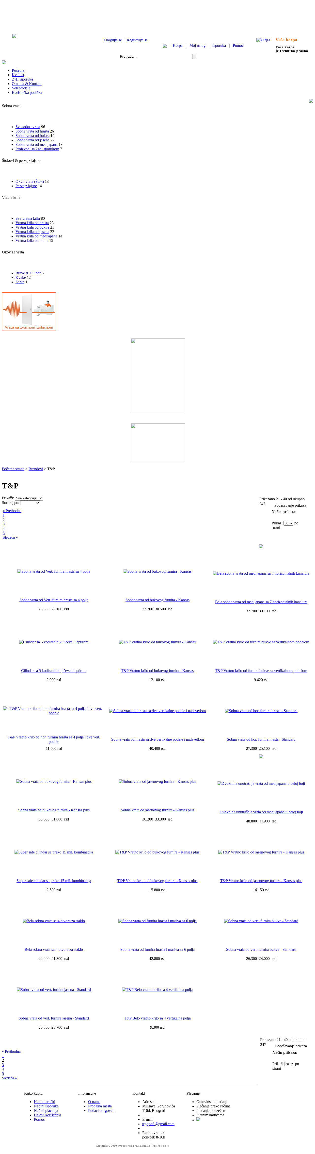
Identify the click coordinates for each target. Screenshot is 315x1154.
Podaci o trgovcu (101, 1110)
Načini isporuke (46, 1106)
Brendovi (36, 469)
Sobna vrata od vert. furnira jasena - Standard (54, 1018)
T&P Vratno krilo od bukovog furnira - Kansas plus (157, 881)
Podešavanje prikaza (290, 505)
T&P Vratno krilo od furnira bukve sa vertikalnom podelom (261, 671)
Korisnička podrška (27, 92)
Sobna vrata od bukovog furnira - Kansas (157, 600)
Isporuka (219, 45)
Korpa (178, 45)
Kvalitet (18, 75)
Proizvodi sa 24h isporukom (37, 149)
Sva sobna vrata (28, 127)
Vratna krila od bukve (32, 227)
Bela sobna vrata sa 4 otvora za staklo (54, 949)
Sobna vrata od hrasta (32, 131)
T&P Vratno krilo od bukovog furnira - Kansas (157, 671)
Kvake (21, 277)
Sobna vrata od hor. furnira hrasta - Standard (261, 739)
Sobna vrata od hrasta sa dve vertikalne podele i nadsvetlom (157, 739)
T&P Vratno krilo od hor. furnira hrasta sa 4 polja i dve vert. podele (54, 739)
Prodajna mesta (100, 1106)
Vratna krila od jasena (32, 232)
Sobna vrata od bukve (32, 136)
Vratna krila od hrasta (32, 223)
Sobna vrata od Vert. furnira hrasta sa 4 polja (53, 600)
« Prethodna (12, 511)
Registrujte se (137, 40)
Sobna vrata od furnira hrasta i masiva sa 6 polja (157, 949)
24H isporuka (22, 79)
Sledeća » (10, 537)
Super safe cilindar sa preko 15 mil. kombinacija (53, 881)
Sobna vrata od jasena (32, 140)
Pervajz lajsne (26, 186)
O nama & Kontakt (27, 84)
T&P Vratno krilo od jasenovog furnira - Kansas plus (261, 881)
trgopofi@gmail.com (158, 1124)
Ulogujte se (113, 40)
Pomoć (238, 45)
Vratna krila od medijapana (36, 236)
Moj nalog (197, 45)
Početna (18, 70)
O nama (94, 1102)
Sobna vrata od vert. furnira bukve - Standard (261, 949)
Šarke (20, 282)
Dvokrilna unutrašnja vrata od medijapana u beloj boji (261, 812)
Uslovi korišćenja (47, 1115)
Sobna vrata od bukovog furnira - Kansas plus (54, 810)
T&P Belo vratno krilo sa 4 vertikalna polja (157, 1018)
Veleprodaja (21, 88)
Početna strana (13, 469)
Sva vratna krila (28, 218)
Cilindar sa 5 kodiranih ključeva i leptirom (53, 671)
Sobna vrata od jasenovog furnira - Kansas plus (157, 810)
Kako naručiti (44, 1102)
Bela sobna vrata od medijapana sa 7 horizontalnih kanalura (261, 602)
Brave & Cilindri (29, 273)
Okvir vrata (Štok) (30, 181)
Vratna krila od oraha (32, 240)
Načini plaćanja (46, 1110)
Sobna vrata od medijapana (37, 144)
